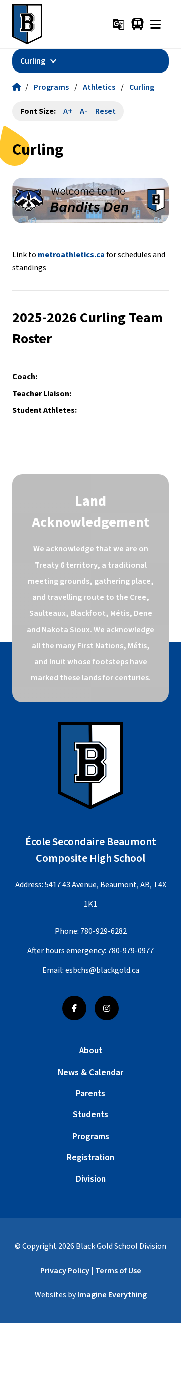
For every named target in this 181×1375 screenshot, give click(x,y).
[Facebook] (74, 1008)
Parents (90, 1093)
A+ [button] (67, 111)
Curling (141, 87)
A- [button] (83, 111)
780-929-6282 (103, 931)
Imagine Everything (112, 1294)
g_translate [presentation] (119, 24)
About (90, 1050)
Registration (90, 1157)
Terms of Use (118, 1270)
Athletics (99, 87)
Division (91, 1179)
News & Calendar (90, 1072)
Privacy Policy (64, 1270)
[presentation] (155, 24)
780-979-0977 (131, 950)
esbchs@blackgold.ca (102, 970)
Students (90, 1114)
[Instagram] (107, 1008)
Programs (51, 87)
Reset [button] (105, 111)
